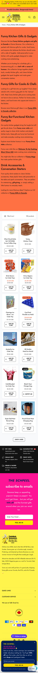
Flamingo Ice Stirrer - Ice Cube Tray (10, 314)
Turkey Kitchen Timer (28, 240)
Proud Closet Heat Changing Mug (28, 420)
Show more (19, 439)
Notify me (28, 394)
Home (3, 25)
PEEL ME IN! (19, 522)
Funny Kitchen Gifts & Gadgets (16, 25)
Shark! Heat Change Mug (28, 385)
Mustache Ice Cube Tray (10, 350)
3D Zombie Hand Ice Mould (28, 350)
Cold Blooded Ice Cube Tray (10, 385)
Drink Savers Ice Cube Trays (10, 277)
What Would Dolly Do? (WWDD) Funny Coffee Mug (10, 241)
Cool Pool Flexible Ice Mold (27, 313)
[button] (3, 17)
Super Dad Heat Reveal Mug (10, 420)
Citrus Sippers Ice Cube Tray (27, 277)
